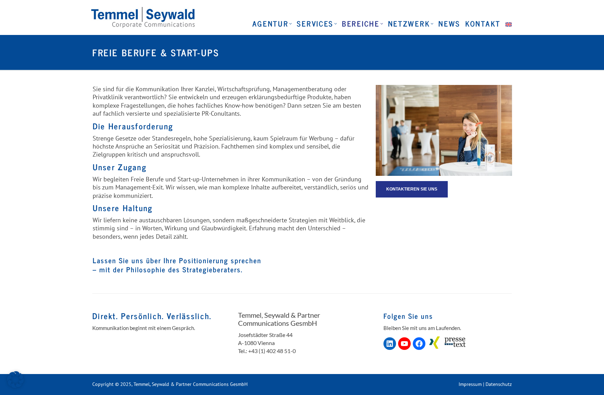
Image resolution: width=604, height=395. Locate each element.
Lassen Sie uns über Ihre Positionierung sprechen (177, 260)
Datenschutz (499, 384)
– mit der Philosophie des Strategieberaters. (168, 269)
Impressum (470, 384)
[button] (15, 379)
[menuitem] (508, 23)
